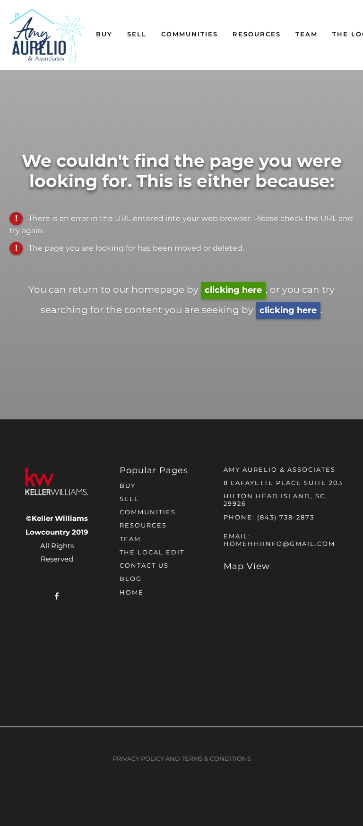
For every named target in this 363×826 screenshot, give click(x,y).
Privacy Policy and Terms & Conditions (181, 759)
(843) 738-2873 (285, 518)
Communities (189, 35)
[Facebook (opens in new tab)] (56, 596)
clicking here (233, 290)
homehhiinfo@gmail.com (279, 544)
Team (306, 35)
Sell (137, 35)
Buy (104, 35)
